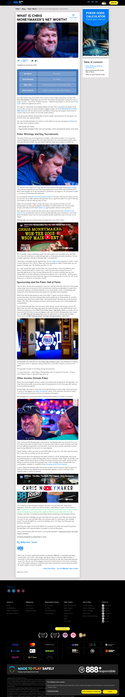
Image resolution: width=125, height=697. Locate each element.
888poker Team (25, 61)
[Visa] (15, 645)
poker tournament (42, 391)
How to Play (87, 602)
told (54, 261)
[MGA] (75, 645)
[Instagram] (23, 591)
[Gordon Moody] (110, 651)
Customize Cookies (52, 691)
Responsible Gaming (52, 602)
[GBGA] (92, 644)
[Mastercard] (32, 645)
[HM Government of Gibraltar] (110, 644)
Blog (23, 9)
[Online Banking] (50, 644)
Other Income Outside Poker (95, 74)
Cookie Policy (52, 687)
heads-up (42, 208)
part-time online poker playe (41, 197)
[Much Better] (32, 657)
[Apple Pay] (32, 651)
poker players (72, 187)
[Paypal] (15, 651)
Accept (110, 691)
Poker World (32, 9)
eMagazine (29, 602)
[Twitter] (14, 591)
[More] (49, 657)
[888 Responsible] (75, 651)
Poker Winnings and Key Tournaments (93, 66)
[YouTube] (18, 591)
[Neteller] (50, 651)
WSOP (72, 121)
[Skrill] (15, 657)
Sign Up (113, 3)
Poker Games (68, 602)
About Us (10, 602)
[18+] (92, 651)
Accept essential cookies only (91, 691)
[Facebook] (9, 591)
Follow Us (105, 602)
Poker (18, 9)
